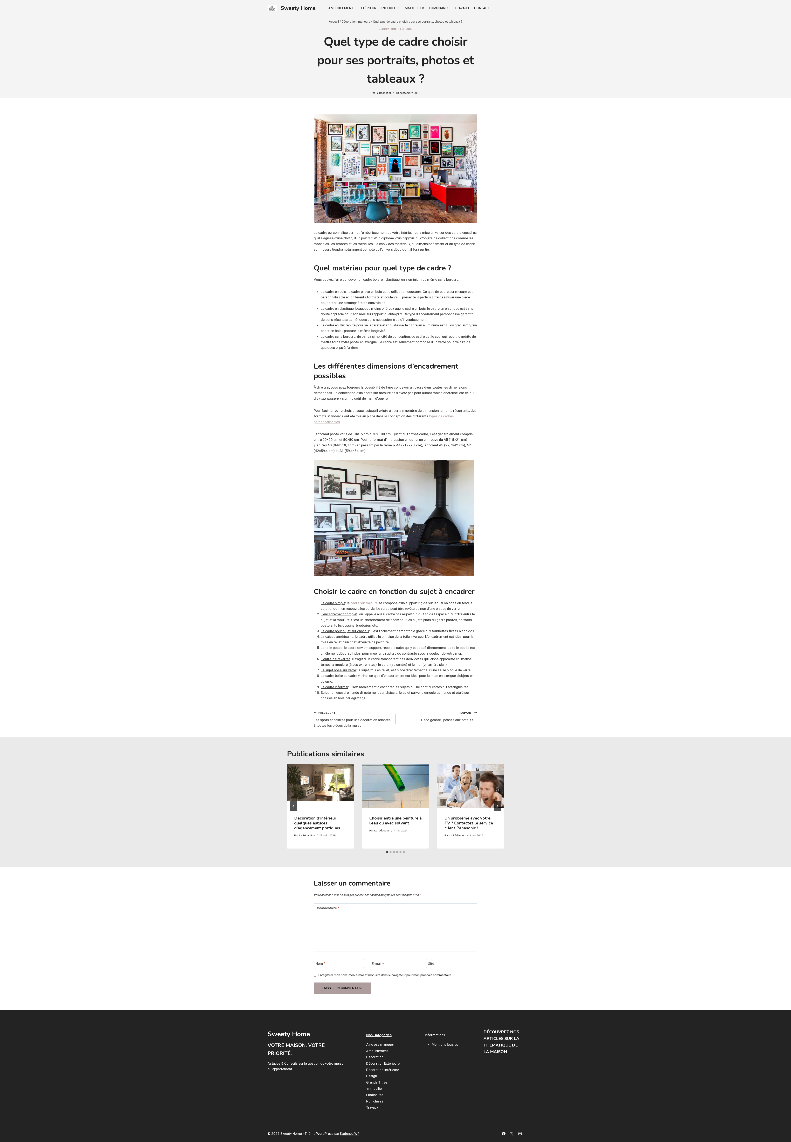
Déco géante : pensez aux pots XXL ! (449, 716)
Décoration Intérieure (395, 29)
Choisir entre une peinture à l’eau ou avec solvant (395, 820)
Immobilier (414, 8)
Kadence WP (349, 1134)
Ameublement (340, 8)
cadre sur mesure (364, 603)
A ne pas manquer (380, 1044)
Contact (481, 8)
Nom (320, 964)
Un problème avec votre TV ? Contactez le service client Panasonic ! (469, 823)
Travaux (461, 8)
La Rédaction (384, 92)
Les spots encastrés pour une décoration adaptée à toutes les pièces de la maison (352, 719)
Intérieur (390, 8)
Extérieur (367, 8)
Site (431, 964)
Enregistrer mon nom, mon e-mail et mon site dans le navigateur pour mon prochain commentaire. (385, 975)
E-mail (378, 964)
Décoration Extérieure (383, 1063)
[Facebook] (503, 1133)
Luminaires (439, 8)
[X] (511, 1133)
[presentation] (320, 786)
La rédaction (382, 830)
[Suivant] (497, 806)
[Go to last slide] (293, 806)
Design (371, 1076)
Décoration (374, 1057)
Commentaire (327, 908)
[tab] (387, 852)
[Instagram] (519, 1133)
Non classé (374, 1101)
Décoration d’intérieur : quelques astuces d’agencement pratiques (317, 823)
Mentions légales (445, 1044)
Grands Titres (376, 1082)
